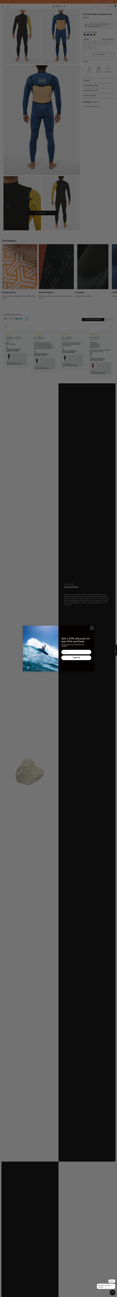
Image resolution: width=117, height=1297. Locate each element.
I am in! (76, 658)
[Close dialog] (91, 628)
